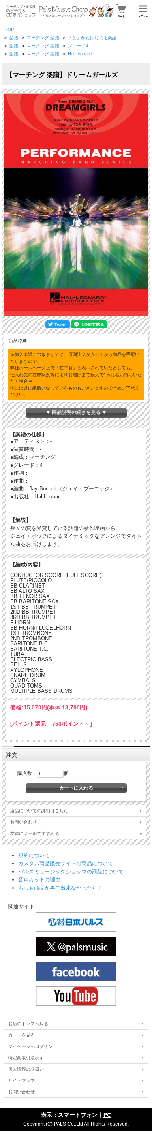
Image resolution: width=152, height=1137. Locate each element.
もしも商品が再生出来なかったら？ (60, 888)
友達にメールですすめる (34, 833)
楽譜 (13, 37)
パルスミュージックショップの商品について (71, 872)
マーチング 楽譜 (43, 37)
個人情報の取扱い (26, 1069)
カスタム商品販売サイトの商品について (65, 863)
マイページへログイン (30, 1046)
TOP (9, 29)
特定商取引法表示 (26, 1057)
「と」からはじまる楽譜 (92, 37)
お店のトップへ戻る (28, 1023)
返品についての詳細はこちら (39, 810)
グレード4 (78, 45)
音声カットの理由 (39, 880)
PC (107, 1114)
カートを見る (21, 1035)
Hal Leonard (80, 53)
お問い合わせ (23, 822)
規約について (34, 855)
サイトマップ (21, 1080)
